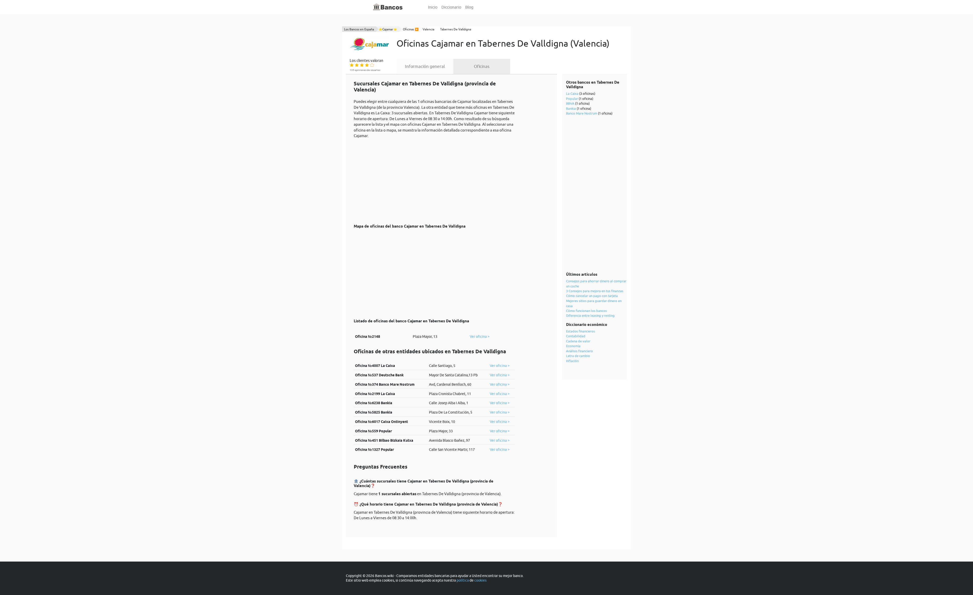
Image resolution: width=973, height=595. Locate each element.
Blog (469, 7)
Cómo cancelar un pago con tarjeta (592, 296)
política (463, 580)
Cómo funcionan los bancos (586, 311)
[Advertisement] (434, 178)
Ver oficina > (480, 336)
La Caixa (572, 93)
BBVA (570, 103)
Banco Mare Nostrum (581, 113)
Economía (573, 346)
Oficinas (482, 66)
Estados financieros (580, 331)
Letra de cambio (578, 356)
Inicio (432, 7)
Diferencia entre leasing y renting (590, 315)
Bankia (571, 108)
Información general (425, 66)
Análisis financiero (579, 351)
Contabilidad (575, 336)
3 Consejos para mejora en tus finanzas (594, 291)
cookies (480, 580)
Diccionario (451, 7)
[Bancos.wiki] (388, 7)
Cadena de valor (578, 341)
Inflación (572, 361)
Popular (572, 99)
